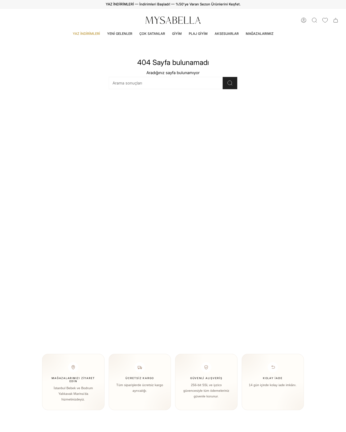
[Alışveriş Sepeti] (335, 20)
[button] (177, 33)
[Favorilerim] (325, 20)
